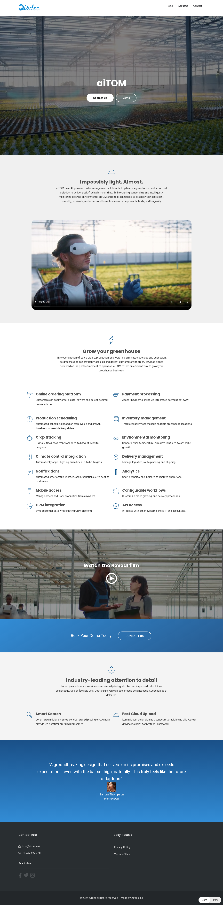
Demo (126, 97)
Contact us (100, 97)
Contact (197, 5)
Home (170, 5)
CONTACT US (135, 636)
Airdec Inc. (137, 897)
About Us (183, 5)
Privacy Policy (122, 847)
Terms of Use (122, 854)
